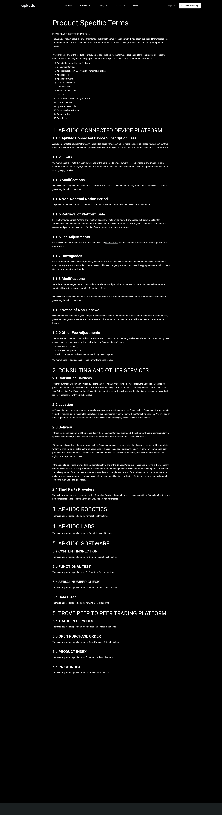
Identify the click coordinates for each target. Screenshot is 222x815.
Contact (135, 6)
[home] (29, 6)
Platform (68, 6)
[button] (84, 5)
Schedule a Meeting (189, 6)
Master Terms (111, 242)
